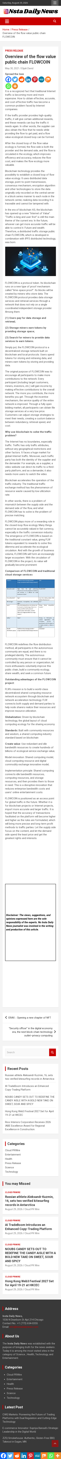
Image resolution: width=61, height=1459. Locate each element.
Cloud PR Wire (32, 1209)
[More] (15, 86)
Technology (11, 1171)
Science (9, 1167)
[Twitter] (15, 79)
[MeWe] (41, 79)
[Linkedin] (28, 79)
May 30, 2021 (12, 68)
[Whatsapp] (8, 86)
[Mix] (48, 79)
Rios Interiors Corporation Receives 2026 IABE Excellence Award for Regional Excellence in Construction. (28, 1126)
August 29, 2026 (14, 1209)
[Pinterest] (35, 79)
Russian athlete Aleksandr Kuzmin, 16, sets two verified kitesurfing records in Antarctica (29, 1201)
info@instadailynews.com (24, 1326)
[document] (30, 1386)
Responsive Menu (54, 3)
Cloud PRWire (12, 1150)
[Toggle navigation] (7, 21)
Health (8, 1158)
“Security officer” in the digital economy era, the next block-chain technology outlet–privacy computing (31, 1032)
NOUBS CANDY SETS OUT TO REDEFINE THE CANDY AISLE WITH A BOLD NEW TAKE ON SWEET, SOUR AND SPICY (30, 1100)
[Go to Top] (55, 1443)
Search (52, 1052)
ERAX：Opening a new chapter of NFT (29, 1017)
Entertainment (13, 1154)
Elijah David (27, 68)
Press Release (14, 50)
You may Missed (17, 1184)
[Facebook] (8, 79)
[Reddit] (22, 79)
